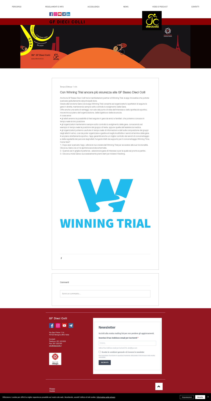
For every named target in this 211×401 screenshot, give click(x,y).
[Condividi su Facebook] (61, 258)
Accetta (200, 397)
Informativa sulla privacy (106, 397)
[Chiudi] (208, 397)
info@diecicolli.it (55, 346)
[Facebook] (51, 14)
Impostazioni (187, 397)
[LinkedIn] (68, 14)
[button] (125, 7)
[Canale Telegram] (64, 14)
